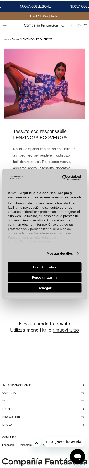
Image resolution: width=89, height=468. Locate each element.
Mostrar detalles (60, 253)
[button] (5, 25)
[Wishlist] (79, 25)
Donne (15, 39)
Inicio (6, 39)
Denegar (44, 288)
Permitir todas (44, 267)
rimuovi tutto (66, 330)
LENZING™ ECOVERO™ (36, 39)
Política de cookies (35, 241)
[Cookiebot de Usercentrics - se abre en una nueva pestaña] (61, 178)
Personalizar (42, 277)
